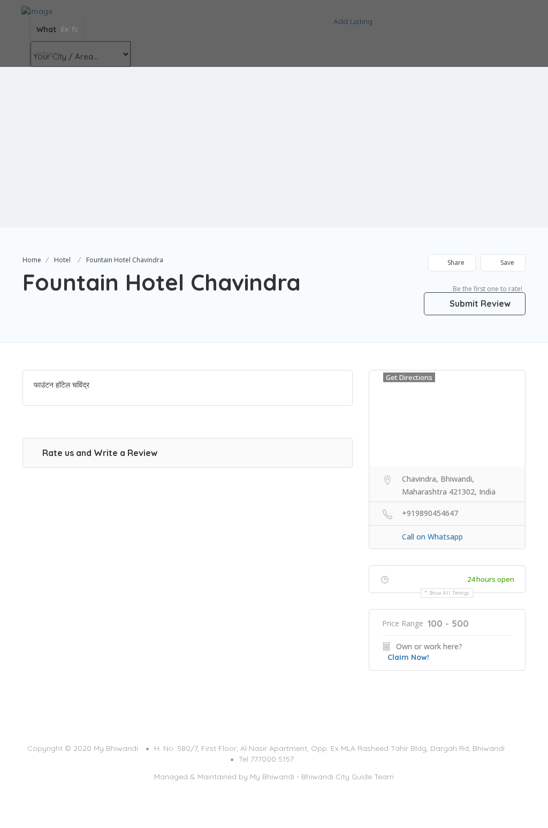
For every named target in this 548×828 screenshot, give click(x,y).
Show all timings (450, 593)
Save (506, 262)
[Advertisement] (274, 147)
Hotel (62, 259)
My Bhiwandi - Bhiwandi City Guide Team (322, 776)
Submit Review (479, 303)
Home (31, 259)
